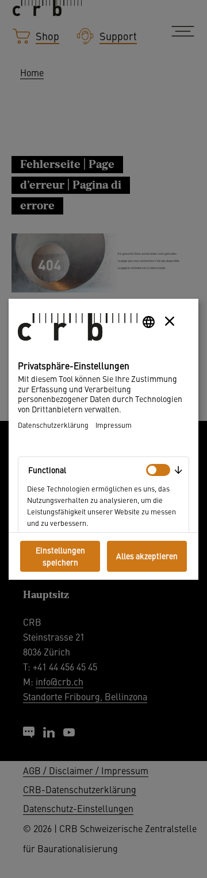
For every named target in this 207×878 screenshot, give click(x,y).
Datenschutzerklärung (53, 425)
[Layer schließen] (170, 321)
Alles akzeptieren (147, 555)
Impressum (113, 425)
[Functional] (158, 470)
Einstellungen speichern (60, 556)
